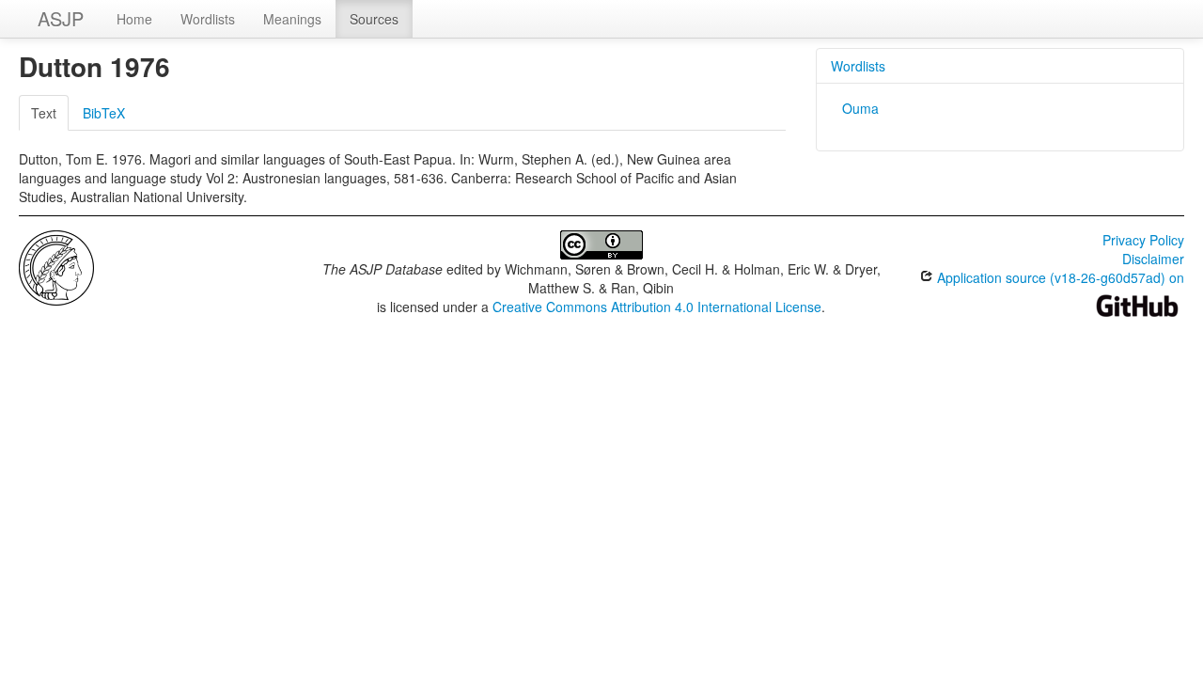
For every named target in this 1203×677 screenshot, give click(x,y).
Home (134, 18)
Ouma (860, 108)
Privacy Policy (1143, 239)
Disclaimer (1153, 258)
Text (43, 112)
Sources (374, 18)
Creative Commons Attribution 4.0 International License (656, 306)
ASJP (61, 18)
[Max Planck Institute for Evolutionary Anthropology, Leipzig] (56, 266)
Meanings (292, 18)
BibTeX (104, 112)
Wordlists (207, 18)
